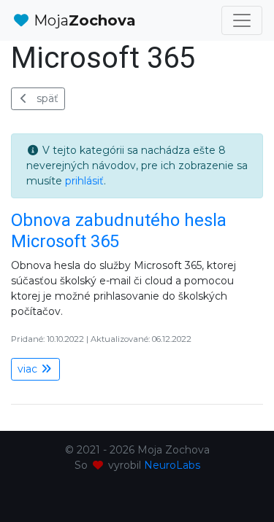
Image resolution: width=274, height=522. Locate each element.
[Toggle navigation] (241, 20)
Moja (83, 20)
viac (29, 368)
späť (47, 98)
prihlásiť (84, 180)
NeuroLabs (172, 465)
